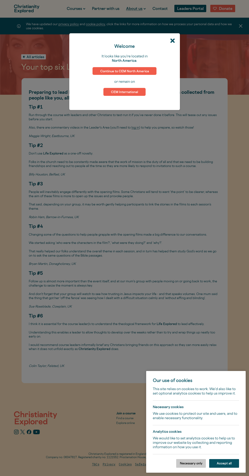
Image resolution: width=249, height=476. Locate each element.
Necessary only (191, 463)
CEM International (124, 92)
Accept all (224, 463)
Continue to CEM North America (124, 71)
